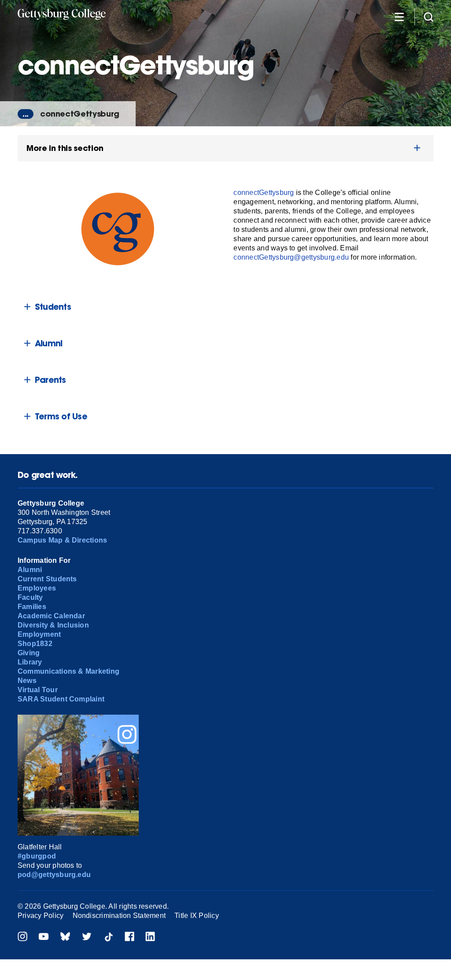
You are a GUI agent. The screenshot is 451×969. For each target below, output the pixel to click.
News (27, 680)
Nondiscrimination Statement (119, 915)
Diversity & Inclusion (53, 625)
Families (32, 606)
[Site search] (428, 16)
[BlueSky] (65, 937)
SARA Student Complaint (61, 699)
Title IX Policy (196, 915)
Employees (37, 588)
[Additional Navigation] (399, 16)
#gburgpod (37, 856)
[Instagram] (22, 937)
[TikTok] (108, 937)
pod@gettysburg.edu (54, 874)
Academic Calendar (51, 616)
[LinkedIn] (150, 937)
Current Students (47, 579)
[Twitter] (86, 937)
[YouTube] (43, 937)
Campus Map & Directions (62, 540)
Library (30, 662)
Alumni (30, 569)
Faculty (30, 597)
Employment (39, 634)
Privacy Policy (40, 915)
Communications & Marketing (68, 671)
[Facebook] (129, 937)
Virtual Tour (38, 690)
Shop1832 (35, 643)
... (25, 114)
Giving (29, 653)
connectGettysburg (79, 114)
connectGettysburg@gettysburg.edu (291, 257)
